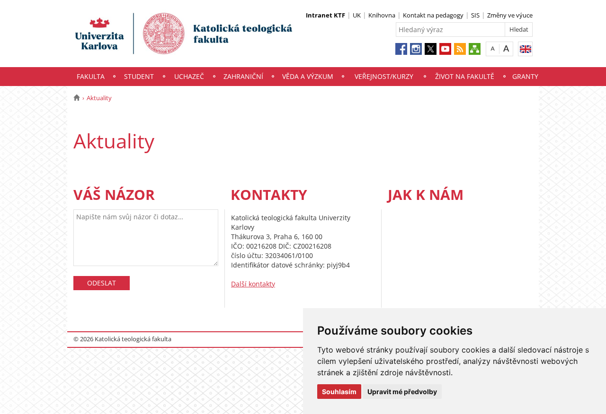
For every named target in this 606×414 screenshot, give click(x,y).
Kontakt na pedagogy (433, 15)
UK (357, 15)
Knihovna (381, 15)
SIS (475, 15)
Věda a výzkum (307, 76)
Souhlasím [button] (339, 392)
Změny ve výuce (510, 15)
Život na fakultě (464, 76)
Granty (525, 76)
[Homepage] (76, 98)
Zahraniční (243, 76)
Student (139, 76)
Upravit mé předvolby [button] (402, 392)
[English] (525, 49)
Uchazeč (189, 76)
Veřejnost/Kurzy (384, 76)
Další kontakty (253, 283)
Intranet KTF (325, 15)
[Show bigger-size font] (506, 48)
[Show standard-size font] (492, 48)
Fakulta (91, 76)
